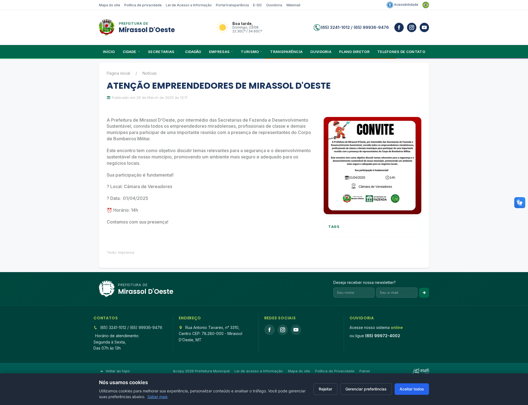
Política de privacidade (143, 5)
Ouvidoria (274, 5)
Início (109, 51)
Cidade (129, 51)
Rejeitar (325, 389)
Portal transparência (232, 5)
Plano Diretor (354, 51)
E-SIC (257, 5)
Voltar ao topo (118, 371)
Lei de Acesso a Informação (189, 5)
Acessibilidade (405, 4)
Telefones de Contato (401, 51)
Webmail (293, 5)
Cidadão (193, 51)
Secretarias (161, 51)
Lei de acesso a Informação (259, 371)
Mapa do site (109, 5)
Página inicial (118, 73)
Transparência (286, 51)
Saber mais (157, 396)
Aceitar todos (412, 389)
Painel (364, 371)
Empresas (219, 51)
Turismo (250, 51)
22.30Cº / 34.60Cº (247, 31)
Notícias (149, 73)
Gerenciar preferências (366, 389)
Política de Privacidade (334, 371)
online (397, 327)
